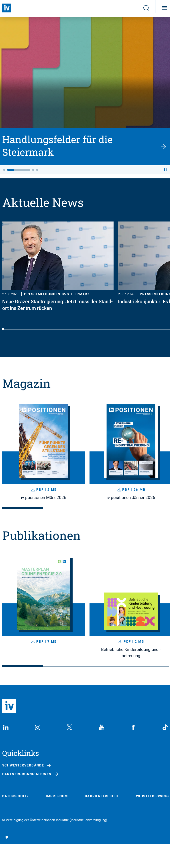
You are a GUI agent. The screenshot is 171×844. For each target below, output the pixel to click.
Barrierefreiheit (102, 796)
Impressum (57, 796)
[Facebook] (133, 727)
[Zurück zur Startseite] (6, 8)
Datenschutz (15, 796)
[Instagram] (37, 727)
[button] (4, 170)
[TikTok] (165, 727)
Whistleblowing (152, 796)
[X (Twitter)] (69, 727)
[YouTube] (101, 727)
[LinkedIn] (5, 727)
